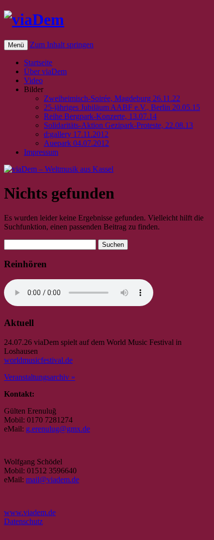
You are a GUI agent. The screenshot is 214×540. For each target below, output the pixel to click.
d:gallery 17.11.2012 (76, 134)
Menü (16, 45)
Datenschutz (23, 521)
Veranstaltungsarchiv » (39, 377)
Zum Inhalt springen (62, 44)
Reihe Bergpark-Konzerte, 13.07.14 (100, 116)
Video (33, 80)
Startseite (38, 62)
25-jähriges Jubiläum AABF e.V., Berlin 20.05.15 (122, 107)
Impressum (41, 152)
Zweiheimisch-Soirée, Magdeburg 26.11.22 (112, 98)
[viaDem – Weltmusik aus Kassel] (34, 19)
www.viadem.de (30, 512)
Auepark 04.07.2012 (76, 143)
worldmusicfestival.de (38, 360)
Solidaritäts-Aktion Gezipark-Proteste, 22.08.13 (118, 125)
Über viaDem (45, 71)
